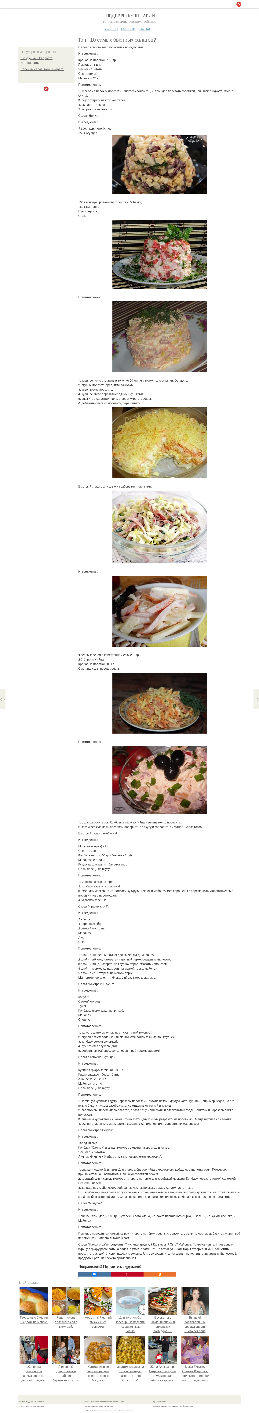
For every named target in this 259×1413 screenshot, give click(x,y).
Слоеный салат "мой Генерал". (42, 69)
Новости (128, 28)
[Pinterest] (127, 1274)
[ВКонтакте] (94, 1274)
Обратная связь (159, 1401)
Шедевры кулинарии (129, 15)
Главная (111, 28)
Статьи (144, 28)
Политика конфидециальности (99, 1406)
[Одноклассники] (160, 1274)
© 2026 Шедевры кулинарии (31, 1401)
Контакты (89, 1401)
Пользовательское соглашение (109, 1401)
